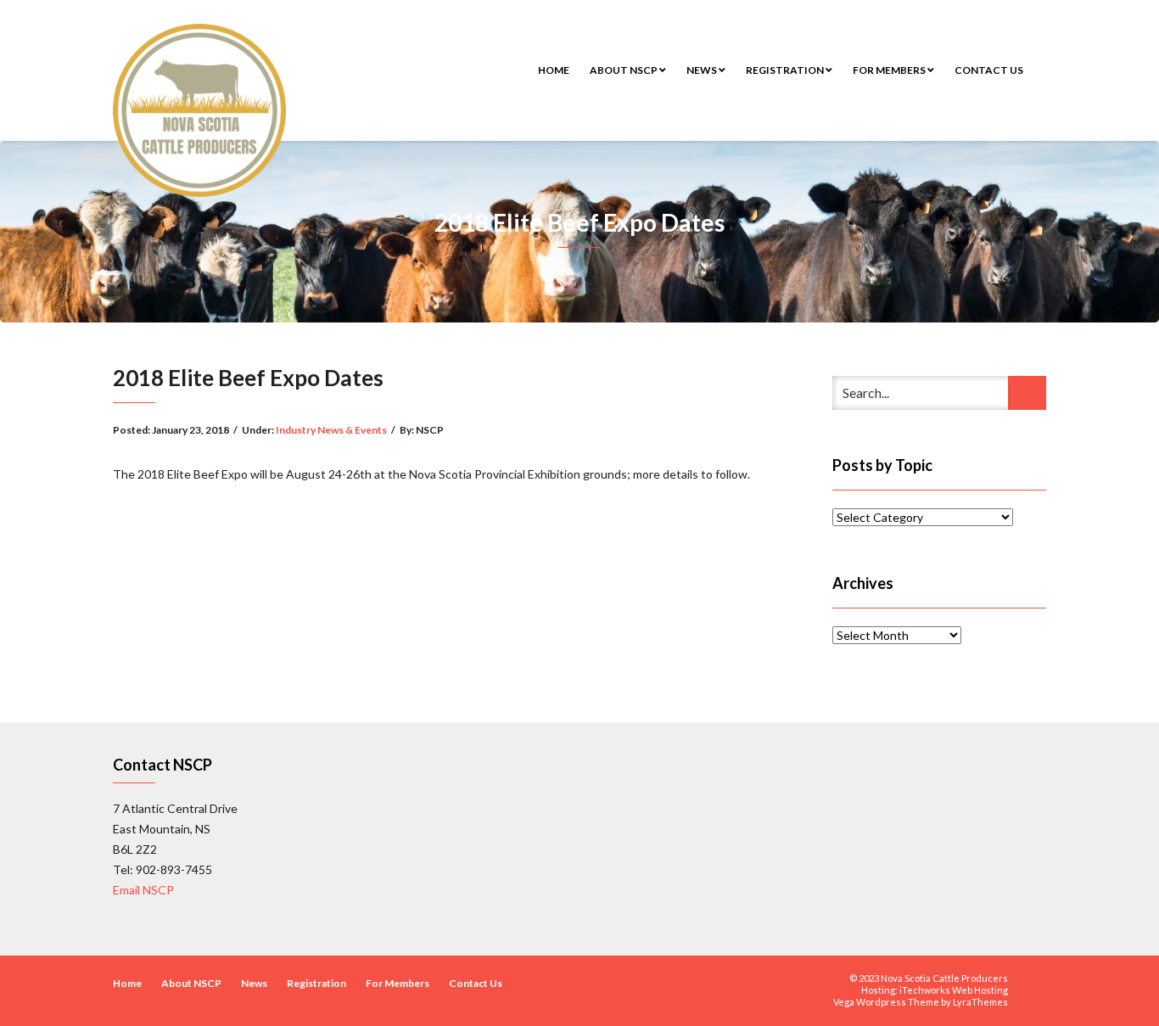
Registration (786, 70)
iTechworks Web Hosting (953, 989)
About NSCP (624, 70)
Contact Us (989, 70)
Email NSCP (143, 890)
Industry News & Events (331, 429)
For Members (890, 70)
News (702, 70)
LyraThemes (980, 1001)
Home (553, 70)
